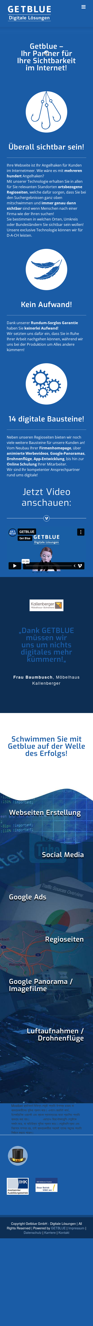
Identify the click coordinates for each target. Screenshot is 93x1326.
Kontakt (63, 1232)
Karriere (50, 1232)
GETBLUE (58, 1228)
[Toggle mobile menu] (83, 6)
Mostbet (36, 1119)
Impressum (76, 1228)
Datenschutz (33, 1232)
